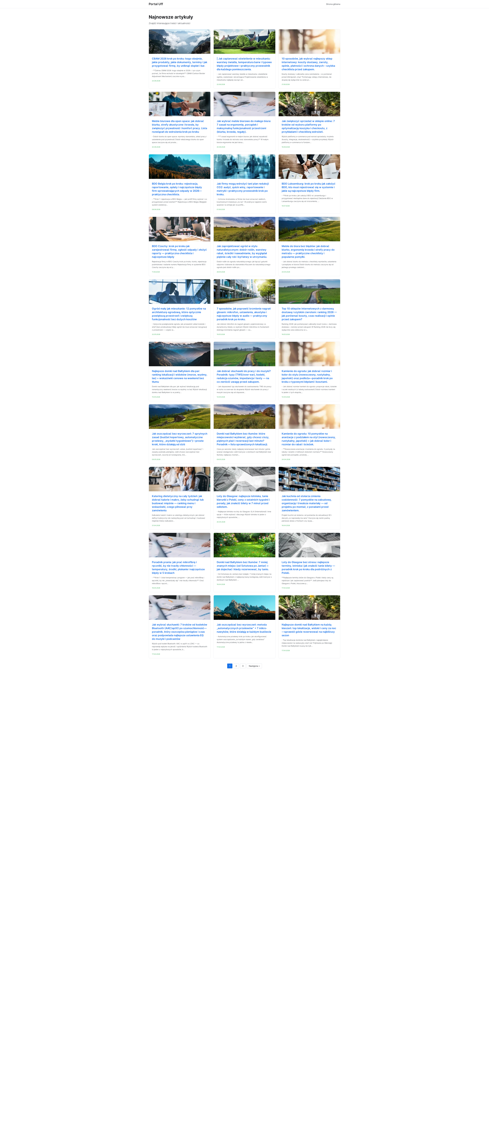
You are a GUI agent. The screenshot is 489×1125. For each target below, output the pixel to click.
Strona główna (333, 4)
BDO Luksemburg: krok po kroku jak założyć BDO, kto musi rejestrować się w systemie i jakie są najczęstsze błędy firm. (308, 187)
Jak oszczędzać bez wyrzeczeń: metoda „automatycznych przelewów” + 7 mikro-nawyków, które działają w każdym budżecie (244, 628)
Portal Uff (156, 4)
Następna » (254, 666)
